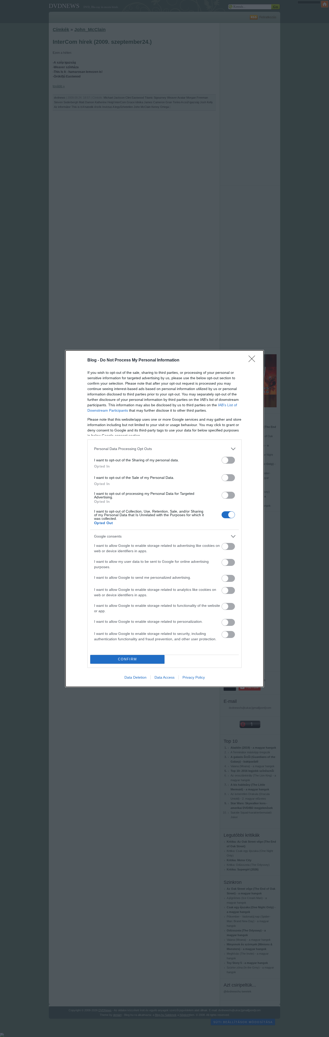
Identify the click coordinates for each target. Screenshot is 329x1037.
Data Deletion (135, 677)
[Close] (253, 360)
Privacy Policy (193, 677)
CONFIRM (127, 659)
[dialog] (164, 518)
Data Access (164, 677)
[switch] (228, 460)
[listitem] (164, 449)
